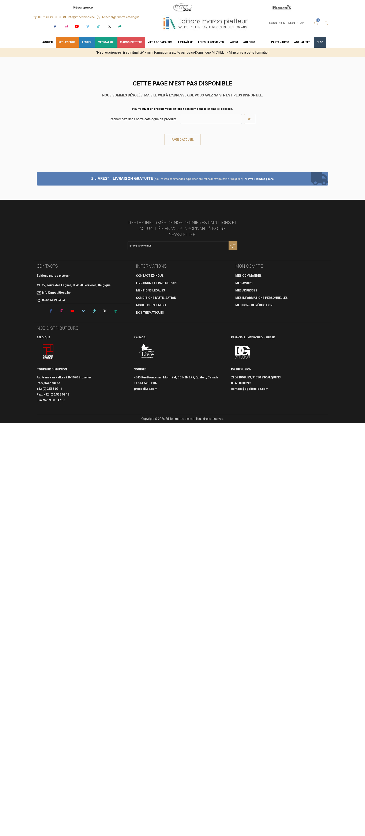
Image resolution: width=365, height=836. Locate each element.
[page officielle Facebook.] (55, 26)
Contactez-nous (150, 275)
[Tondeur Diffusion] (48, 352)
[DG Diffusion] (242, 352)
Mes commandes (248, 275)
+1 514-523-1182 (145, 383)
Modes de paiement (151, 305)
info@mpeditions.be (81, 17)
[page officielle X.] (109, 26)
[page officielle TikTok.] (98, 26)
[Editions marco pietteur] (205, 22)
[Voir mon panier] (315, 23)
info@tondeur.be (48, 383)
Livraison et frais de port (157, 283)
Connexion (277, 23)
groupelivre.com (145, 388)
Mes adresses (246, 290)
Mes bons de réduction (253, 305)
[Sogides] (146, 352)
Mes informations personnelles (261, 297)
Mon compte (298, 23)
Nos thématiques (150, 312)
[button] (211, 42)
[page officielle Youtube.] (76, 26)
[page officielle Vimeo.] (87, 26)
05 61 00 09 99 (241, 383)
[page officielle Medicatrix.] (120, 26)
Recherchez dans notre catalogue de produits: (143, 119)
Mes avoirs (244, 283)
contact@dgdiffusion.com (249, 388)
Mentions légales (150, 290)
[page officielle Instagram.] (66, 26)
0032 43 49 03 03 (49, 17)
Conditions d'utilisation (156, 297)
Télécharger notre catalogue (120, 17)
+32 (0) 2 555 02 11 (49, 388)
